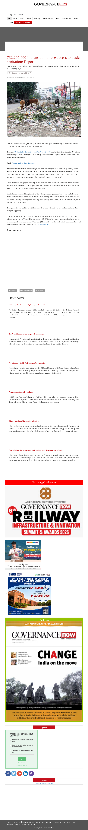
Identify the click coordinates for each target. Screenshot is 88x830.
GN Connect (66, 18)
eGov (57, 18)
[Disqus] (44, 260)
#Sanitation (10, 78)
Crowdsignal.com (22, 765)
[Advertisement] (46, 48)
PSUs (29, 18)
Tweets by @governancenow (44, 783)
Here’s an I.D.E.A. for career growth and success (26, 334)
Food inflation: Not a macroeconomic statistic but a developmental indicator (36, 450)
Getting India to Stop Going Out (23, 163)
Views (22, 18)
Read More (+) (43, 224)
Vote (21, 759)
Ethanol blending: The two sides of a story (24, 421)
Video (10, 22)
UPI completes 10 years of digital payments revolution (28, 305)
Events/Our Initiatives (23, 22)
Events (76, 18)
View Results (22, 763)
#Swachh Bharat (20, 78)
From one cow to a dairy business (21, 392)
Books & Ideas (48, 18)
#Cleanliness (30, 78)
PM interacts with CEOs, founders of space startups (27, 363)
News (15, 18)
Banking (37, 18)
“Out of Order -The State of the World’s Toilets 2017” (32, 152)
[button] (11, 511)
